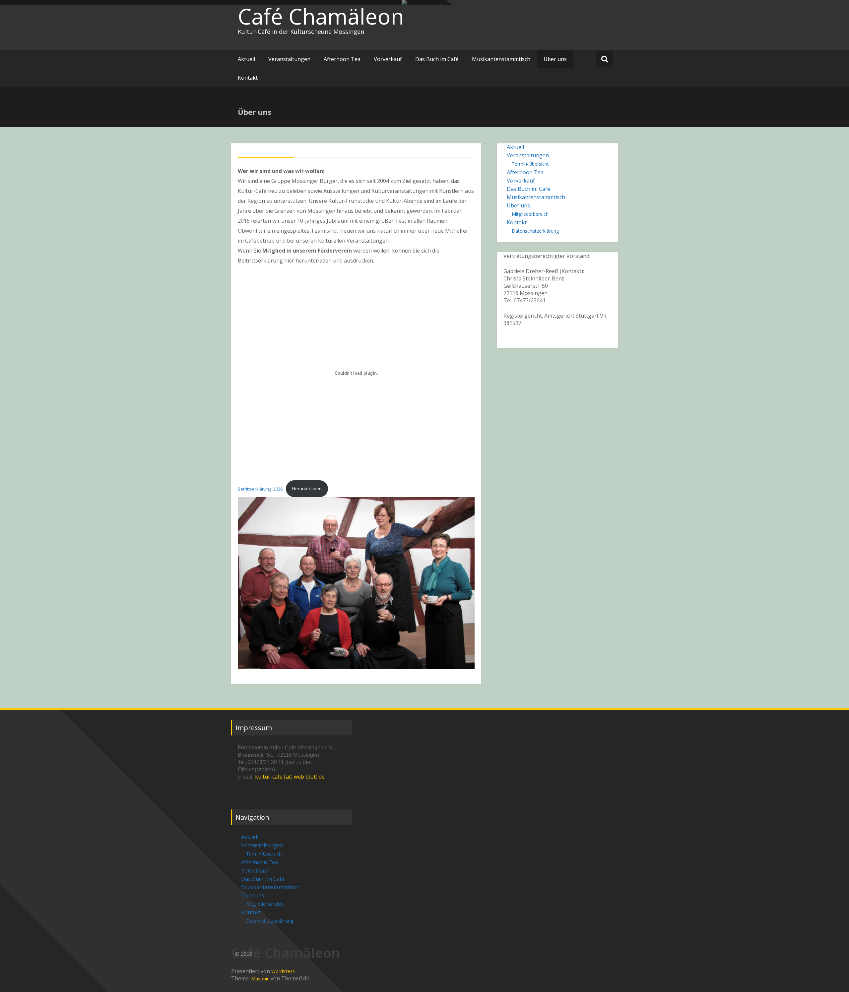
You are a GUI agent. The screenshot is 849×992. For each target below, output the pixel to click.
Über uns (555, 59)
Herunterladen (307, 489)
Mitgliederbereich (530, 214)
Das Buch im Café (437, 59)
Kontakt (248, 77)
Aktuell (246, 59)
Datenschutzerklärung (535, 231)
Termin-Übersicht (530, 164)
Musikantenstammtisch (501, 59)
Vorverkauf (388, 59)
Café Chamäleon (321, 16)
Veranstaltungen (289, 59)
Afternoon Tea (342, 59)
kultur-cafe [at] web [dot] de (290, 776)
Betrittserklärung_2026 (260, 489)
